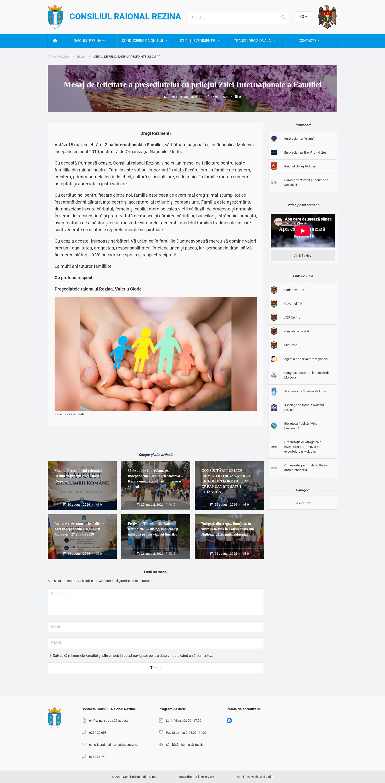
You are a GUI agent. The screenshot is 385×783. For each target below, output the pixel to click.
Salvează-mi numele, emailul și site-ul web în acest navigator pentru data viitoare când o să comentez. (133, 655)
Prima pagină (58, 56)
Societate (150, 97)
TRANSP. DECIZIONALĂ (252, 41)
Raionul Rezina (87, 41)
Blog (81, 56)
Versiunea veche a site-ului (255, 777)
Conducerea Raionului (142, 41)
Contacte (307, 41)
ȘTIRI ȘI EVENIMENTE (197, 41)
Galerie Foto (303, 503)
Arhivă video (302, 255)
